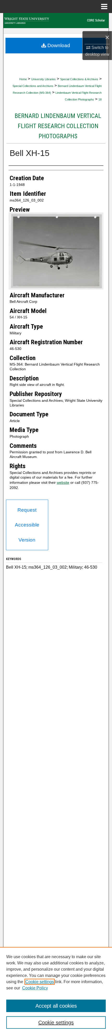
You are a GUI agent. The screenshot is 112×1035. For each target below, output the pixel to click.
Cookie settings (39, 982)
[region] (56, 991)
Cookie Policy (35, 988)
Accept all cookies (56, 1006)
